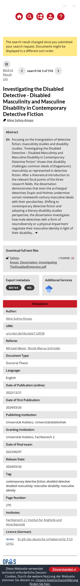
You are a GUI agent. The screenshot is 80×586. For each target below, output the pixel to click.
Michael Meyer (16, 348)
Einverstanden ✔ (64, 569)
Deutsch (64, 6)
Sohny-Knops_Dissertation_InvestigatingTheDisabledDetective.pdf (33, 262)
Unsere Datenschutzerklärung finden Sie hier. (54, 582)
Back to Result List (8, 74)
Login (74, 6)
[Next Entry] (58, 71)
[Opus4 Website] (9, 563)
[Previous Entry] (22, 71)
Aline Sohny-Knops (20, 120)
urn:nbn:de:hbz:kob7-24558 (25, 333)
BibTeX (13, 288)
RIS (29, 288)
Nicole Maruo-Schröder (44, 348)
